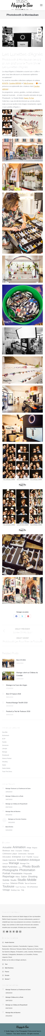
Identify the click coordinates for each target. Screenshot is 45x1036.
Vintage (6, 890)
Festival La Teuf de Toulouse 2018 (18, 711)
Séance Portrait (6, 758)
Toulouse (8, 886)
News (20, 867)
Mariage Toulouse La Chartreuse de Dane (18, 788)
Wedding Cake (15, 890)
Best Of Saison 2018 (13, 694)
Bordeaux (6, 851)
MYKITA (5, 83)
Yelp (22, 890)
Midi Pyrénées (10, 866)
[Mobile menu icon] (41, 5)
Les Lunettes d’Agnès (15, 67)
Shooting (5, 762)
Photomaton (27, 870)
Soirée (6, 880)
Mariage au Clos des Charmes (17, 819)
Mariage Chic (24, 863)
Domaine (31, 854)
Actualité (7, 847)
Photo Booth (31, 866)
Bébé (12, 851)
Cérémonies (22, 854)
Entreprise (16, 857)
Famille (4, 742)
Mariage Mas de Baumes (13, 811)
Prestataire (16, 873)
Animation (19, 847)
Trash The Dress (7, 771)
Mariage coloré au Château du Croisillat (27, 674)
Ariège (29, 847)
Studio (4, 765)
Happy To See (29, 98)
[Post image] (8, 663)
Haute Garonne (9, 860)
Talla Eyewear (28, 83)
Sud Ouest (6, 883)
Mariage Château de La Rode (14, 796)
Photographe (10, 870)
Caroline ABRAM (15, 83)
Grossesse (5, 745)
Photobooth (7, 32)
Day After (5, 732)
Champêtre (18, 851)
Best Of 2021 (21, 660)
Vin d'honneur (32, 887)
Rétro (18, 877)
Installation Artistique (28, 860)
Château (26, 851)
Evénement (7, 29)
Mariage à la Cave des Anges (16, 685)
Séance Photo (17, 883)
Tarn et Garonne (30, 883)
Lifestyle (4, 748)
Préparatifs (27, 874)
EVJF (3, 739)
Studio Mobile (6, 768)
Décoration (7, 857)
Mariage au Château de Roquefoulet (16, 804)
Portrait (6, 873)
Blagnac (34, 847)
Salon (24, 876)
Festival (35, 857)
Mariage (4, 752)
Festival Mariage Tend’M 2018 (16, 703)
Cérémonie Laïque (10, 854)
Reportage (9, 876)
